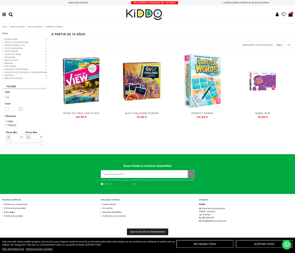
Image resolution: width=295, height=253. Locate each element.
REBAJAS (8, 63)
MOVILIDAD (9, 57)
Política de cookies (13, 216)
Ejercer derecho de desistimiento (147, 231)
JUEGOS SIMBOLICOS (14, 45)
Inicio (5, 33)
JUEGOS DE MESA (12, 54)
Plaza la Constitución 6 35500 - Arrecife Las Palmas (212, 211)
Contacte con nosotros (114, 216)
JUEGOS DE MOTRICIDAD (16, 69)
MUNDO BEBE (11, 39)
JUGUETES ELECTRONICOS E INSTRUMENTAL (25, 72)
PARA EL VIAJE (11, 60)
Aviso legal (9, 212)
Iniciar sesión (109, 204)
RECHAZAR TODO (205, 244)
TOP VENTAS (10, 66)
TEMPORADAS (11, 51)
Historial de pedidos (112, 212)
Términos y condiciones (16, 204)
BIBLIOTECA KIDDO (13, 78)
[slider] (7, 142)
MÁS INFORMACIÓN (13, 249)
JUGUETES (9, 75)
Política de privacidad (15, 208)
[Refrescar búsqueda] (43, 86)
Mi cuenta (107, 208)
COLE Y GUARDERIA (13, 48)
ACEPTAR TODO (264, 244)
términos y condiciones (123, 184)
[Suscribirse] (191, 174)
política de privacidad (145, 184)
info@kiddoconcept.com (214, 221)
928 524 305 (208, 217)
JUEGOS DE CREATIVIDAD (16, 42)
